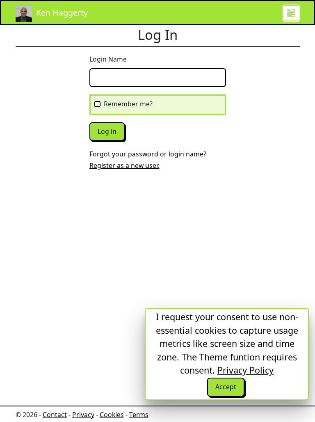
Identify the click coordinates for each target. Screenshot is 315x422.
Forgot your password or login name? (147, 153)
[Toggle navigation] (291, 13)
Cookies (112, 414)
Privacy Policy (245, 370)
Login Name (108, 59)
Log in (107, 131)
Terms (138, 414)
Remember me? (128, 103)
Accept (225, 386)
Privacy (83, 414)
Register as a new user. (124, 165)
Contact (55, 414)
